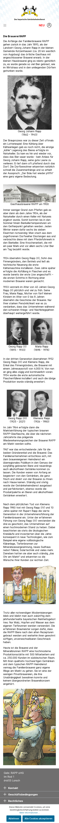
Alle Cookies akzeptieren (38, 818)
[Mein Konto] (49, 25)
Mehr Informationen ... (30, 812)
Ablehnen (13, 818)
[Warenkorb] (55, 25)
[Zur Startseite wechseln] (29, 12)
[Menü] (5, 25)
